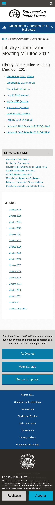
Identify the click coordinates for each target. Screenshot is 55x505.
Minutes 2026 (15, 210)
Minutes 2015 (15, 278)
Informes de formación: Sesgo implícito (24, 182)
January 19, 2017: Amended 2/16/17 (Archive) (28, 132)
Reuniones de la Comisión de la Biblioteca (26, 167)
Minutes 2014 (15, 284)
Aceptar (40, 495)
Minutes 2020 (15, 247)
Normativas (27, 409)
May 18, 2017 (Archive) (17, 101)
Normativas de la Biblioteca (19, 174)
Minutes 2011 (15, 302)
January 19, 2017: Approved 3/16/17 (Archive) (28, 126)
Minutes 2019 (15, 253)
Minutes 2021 (15, 240)
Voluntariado (27, 366)
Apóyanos (28, 353)
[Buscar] (51, 3)
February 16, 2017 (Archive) (20, 120)
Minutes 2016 (15, 271)
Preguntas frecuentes (27, 444)
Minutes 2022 (15, 234)
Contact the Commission (17, 163)
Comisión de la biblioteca (27, 402)
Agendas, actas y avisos (17, 159)
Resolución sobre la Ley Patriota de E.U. (25, 186)
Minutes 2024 (15, 222)
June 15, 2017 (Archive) (18, 95)
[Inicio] (27, 14)
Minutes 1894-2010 (18, 309)
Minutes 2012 (15, 296)
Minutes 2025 (15, 216)
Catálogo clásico (27, 437)
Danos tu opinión (27, 379)
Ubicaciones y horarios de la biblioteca (28, 27)
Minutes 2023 (15, 228)
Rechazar (14, 495)
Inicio (4, 39)
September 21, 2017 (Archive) (21, 83)
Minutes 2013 (15, 290)
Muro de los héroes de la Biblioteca (23, 178)
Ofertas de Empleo (27, 416)
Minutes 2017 (15, 265)
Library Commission (16, 152)
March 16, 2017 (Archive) (18, 114)
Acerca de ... (27, 395)
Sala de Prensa (27, 423)
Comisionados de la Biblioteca (20, 170)
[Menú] (4, 3)
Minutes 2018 (15, 259)
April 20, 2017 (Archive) (18, 107)
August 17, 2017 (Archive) (19, 89)
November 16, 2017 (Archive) (20, 76)
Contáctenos (27, 430)
